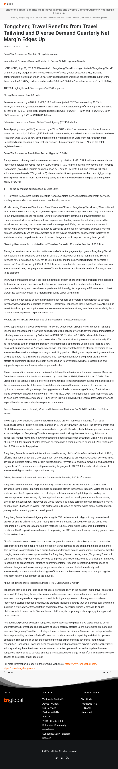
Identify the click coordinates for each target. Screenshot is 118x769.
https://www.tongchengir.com (19, 668)
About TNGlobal (50, 703)
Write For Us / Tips (52, 720)
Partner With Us (50, 712)
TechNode (86, 699)
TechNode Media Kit (53, 699)
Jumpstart (86, 712)
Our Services (49, 708)
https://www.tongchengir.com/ (81, 663)
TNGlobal (86, 708)
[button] (113, 4)
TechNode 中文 (89, 703)
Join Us (46, 716)
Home (14, 18)
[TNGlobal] (8, 4)
